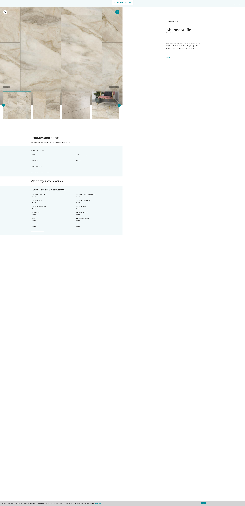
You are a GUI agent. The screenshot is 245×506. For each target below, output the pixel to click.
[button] (234, 5)
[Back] (3, 105)
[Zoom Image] (5, 12)
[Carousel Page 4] (105, 105)
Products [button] (8, 5)
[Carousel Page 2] (46, 105)
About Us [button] (24, 5)
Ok (203, 503)
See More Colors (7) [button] (114, 86)
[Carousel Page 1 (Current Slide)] (17, 105)
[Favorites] (237, 5)
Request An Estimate (226, 5)
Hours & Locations (213, 5)
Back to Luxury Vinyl (172, 21)
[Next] (119, 105)
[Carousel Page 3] (76, 105)
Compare (168, 57)
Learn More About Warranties (37, 231)
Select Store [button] (9, 2)
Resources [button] (17, 5)
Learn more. (98, 503)
